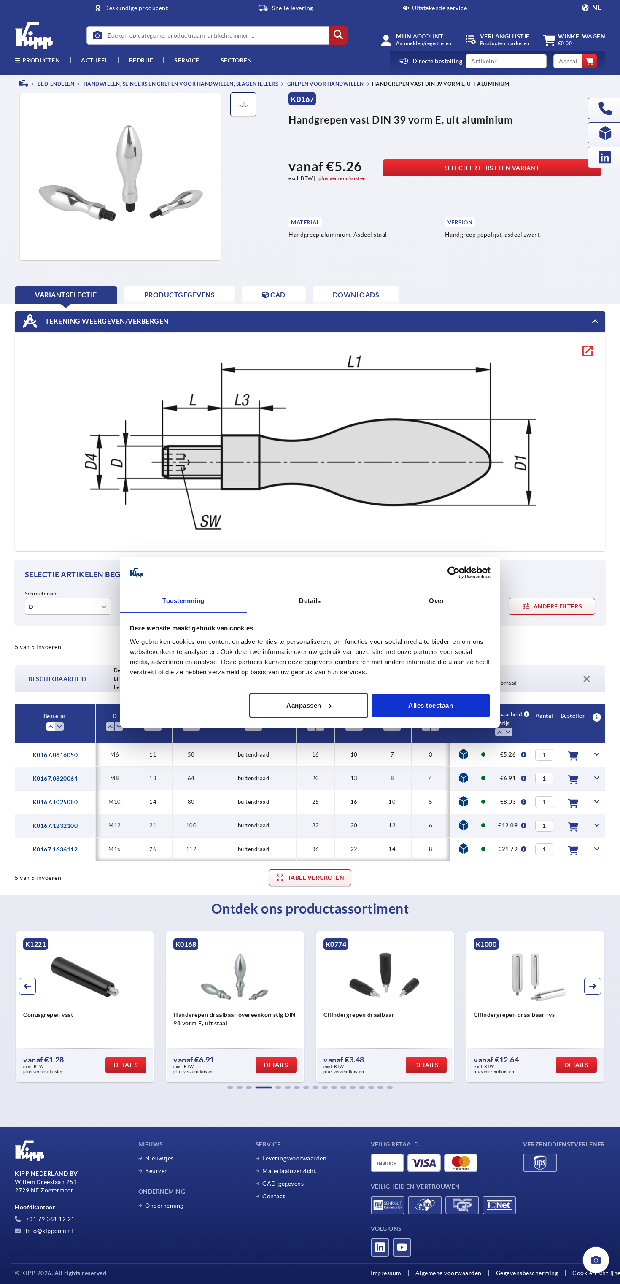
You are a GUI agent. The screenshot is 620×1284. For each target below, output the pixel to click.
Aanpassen (303, 705)
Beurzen (156, 1171)
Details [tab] (310, 600)
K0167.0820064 (55, 778)
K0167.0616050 (55, 754)
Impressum (386, 1273)
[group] (85, 1006)
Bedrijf (141, 60)
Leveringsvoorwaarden (294, 1158)
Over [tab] (436, 600)
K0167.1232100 (55, 825)
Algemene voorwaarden (448, 1273)
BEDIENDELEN (55, 84)
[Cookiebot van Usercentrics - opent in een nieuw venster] (454, 572)
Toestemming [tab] (183, 600)
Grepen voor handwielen (325, 84)
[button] (230, 1087)
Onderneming (164, 1205)
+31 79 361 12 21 (49, 1219)
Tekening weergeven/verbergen (106, 320)
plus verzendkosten (342, 178)
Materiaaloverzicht (289, 1171)
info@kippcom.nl (48, 1230)
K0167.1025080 (55, 802)
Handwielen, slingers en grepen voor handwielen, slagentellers (180, 84)
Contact (273, 1196)
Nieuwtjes (159, 1158)
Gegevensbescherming (527, 1273)
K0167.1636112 (55, 849)
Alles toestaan (430, 705)
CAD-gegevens (283, 1183)
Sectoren (236, 60)
